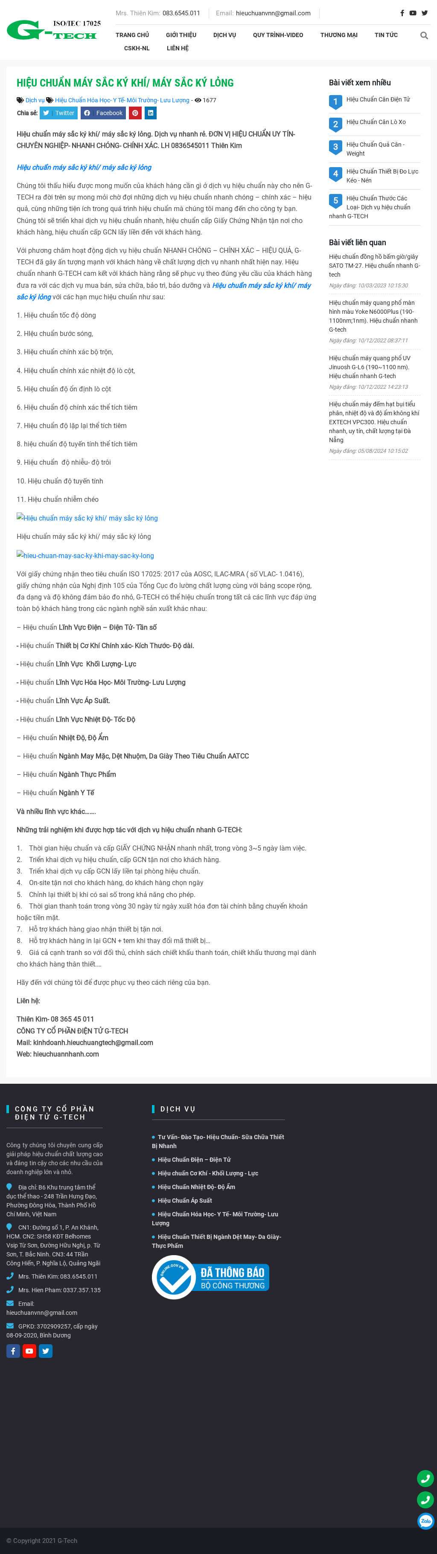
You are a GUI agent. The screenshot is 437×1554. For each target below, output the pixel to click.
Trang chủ (132, 35)
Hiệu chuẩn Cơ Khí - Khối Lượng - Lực (208, 1173)
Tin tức (386, 35)
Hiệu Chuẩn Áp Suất (185, 1200)
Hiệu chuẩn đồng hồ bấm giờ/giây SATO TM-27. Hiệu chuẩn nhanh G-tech (374, 265)
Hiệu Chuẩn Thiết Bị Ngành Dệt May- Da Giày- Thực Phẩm (216, 1241)
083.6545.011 (181, 13)
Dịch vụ (224, 35)
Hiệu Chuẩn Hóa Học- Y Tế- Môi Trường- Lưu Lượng (122, 100)
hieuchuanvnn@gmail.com (273, 13)
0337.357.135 (82, 1290)
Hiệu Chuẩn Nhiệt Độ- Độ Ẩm (196, 1187)
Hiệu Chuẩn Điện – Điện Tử (194, 1159)
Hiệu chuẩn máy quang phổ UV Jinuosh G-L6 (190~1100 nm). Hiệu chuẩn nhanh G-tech (370, 367)
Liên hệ (178, 48)
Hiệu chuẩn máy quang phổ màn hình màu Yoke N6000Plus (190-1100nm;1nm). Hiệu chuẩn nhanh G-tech (373, 316)
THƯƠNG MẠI (339, 35)
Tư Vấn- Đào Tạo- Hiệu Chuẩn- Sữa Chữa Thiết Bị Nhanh (218, 1141)
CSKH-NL (137, 48)
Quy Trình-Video (278, 35)
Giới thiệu (181, 35)
